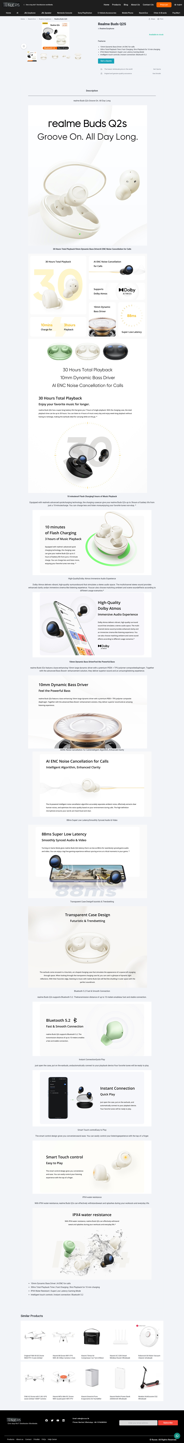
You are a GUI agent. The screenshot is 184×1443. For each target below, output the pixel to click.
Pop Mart (176, 13)
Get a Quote (106, 61)
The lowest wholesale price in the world (118, 69)
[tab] (92, 90)
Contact (28, 1439)
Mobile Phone (127, 13)
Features (102, 41)
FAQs (44, 1439)
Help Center (52, 1439)
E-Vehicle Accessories (107, 13)
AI (17, 13)
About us (19, 1439)
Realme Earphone (45, 19)
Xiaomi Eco (143, 13)
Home (106, 5)
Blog (126, 5)
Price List (164, 5)
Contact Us (148, 5)
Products (116, 5)
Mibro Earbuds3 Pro (24, 1432)
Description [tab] (92, 90)
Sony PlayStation (85, 13)
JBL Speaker (46, 13)
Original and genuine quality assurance (118, 73)
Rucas (75, 1425)
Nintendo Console (64, 13)
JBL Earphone (29, 13)
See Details (157, 73)
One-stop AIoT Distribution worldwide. (39, 5)
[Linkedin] (63, 1420)
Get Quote (157, 69)
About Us (135, 5)
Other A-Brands (160, 13)
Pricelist (37, 1439)
